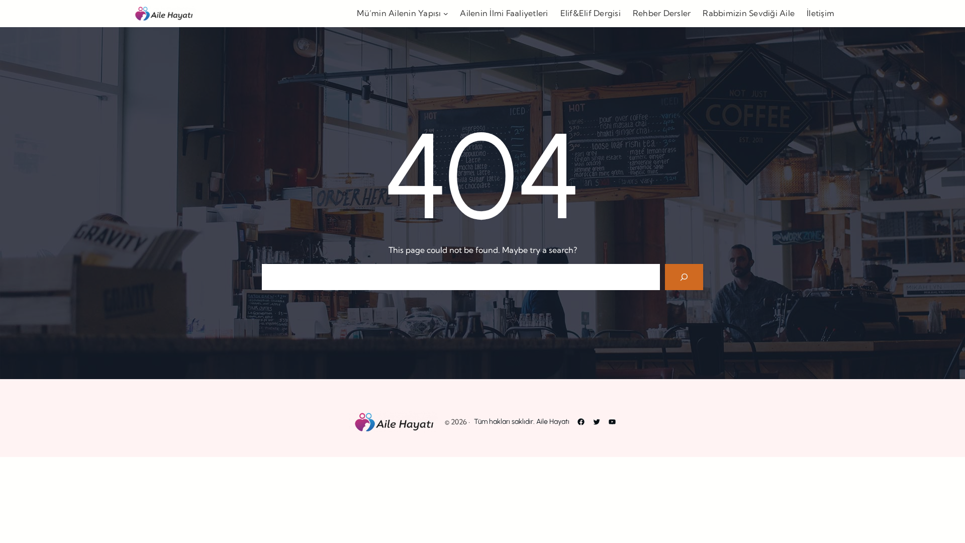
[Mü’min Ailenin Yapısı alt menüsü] (445, 13)
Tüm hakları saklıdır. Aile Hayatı (521, 421)
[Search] (684, 277)
